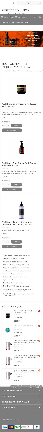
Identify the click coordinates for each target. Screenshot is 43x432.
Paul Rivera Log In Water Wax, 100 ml (25, 326)
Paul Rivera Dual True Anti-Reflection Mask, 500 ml (19, 105)
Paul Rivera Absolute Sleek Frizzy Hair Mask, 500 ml (25, 311)
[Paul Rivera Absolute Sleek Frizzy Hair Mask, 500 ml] (8, 315)
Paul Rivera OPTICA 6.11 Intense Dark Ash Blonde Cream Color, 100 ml (26, 341)
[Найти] (40, 3)
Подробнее (11, 130)
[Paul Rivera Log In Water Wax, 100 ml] (8, 330)
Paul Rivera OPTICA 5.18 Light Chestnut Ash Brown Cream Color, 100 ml (25, 371)
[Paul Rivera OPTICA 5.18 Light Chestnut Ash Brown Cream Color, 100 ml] (8, 374)
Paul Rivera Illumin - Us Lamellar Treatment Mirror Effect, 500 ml (17, 223)
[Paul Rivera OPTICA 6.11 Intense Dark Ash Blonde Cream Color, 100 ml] (8, 345)
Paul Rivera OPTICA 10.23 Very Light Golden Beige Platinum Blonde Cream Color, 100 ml (26, 356)
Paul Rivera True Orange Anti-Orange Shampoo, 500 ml (19, 164)
